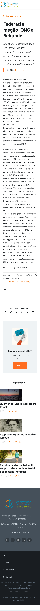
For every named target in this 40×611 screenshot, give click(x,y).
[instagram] (7, 540)
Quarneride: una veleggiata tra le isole (18, 405)
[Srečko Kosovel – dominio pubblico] (11, 420)
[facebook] (13, 540)
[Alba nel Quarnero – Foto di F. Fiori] (11, 389)
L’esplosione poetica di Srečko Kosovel (18, 436)
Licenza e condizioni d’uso (18, 591)
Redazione (19, 70)
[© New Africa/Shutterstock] (11, 451)
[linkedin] (24, 540)
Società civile (15, 16)
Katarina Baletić (16, 476)
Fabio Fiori (13, 411)
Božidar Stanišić (15, 442)
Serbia (6, 16)
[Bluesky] (11, 312)
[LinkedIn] (16, 312)
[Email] (33, 312)
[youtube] (18, 540)
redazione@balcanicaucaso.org (16, 281)
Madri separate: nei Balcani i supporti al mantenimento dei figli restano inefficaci (17, 468)
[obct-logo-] (18, 498)
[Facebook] (5, 312)
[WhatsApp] (22, 312)
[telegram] (29, 540)
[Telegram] (27, 312)
